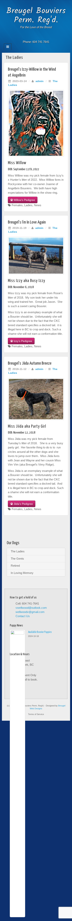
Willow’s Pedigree (24, 199)
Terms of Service (36, 714)
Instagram (36, 36)
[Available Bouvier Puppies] (17, 773)
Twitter (41, 36)
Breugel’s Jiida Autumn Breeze (29, 363)
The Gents (17, 558)
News (37, 205)
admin (40, 81)
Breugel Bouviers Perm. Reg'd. (36, 16)
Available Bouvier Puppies (40, 632)
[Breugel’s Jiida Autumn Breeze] (36, 399)
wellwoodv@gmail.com (30, 611)
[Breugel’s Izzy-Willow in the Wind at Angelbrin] (36, 123)
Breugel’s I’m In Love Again (27, 222)
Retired (15, 565)
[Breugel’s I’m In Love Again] (36, 256)
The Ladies (18, 551)
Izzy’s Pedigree (22, 341)
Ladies (28, 205)
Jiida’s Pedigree (23, 503)
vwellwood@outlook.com (31, 607)
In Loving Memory (22, 572)
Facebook (30, 36)
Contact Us (23, 616)
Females (17, 205)
